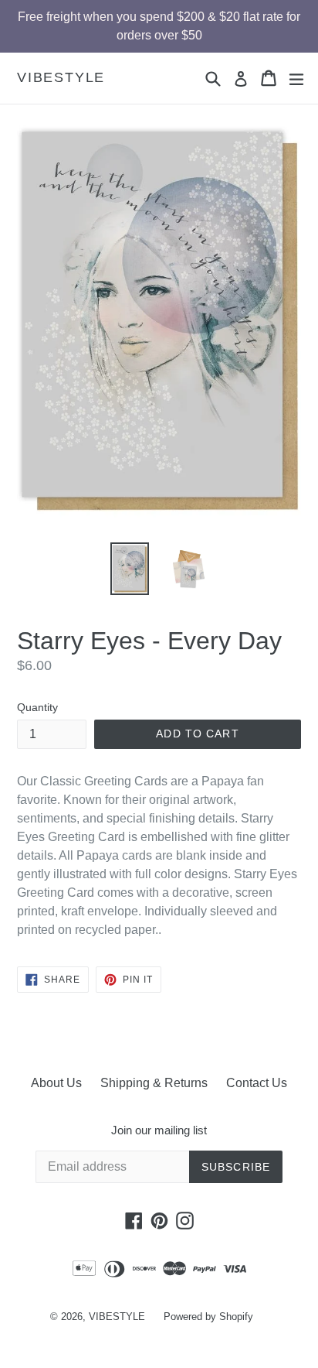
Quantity (37, 707)
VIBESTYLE (61, 77)
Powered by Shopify (208, 1316)
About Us (56, 1082)
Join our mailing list (159, 1130)
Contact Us (256, 1082)
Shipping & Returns (154, 1082)
